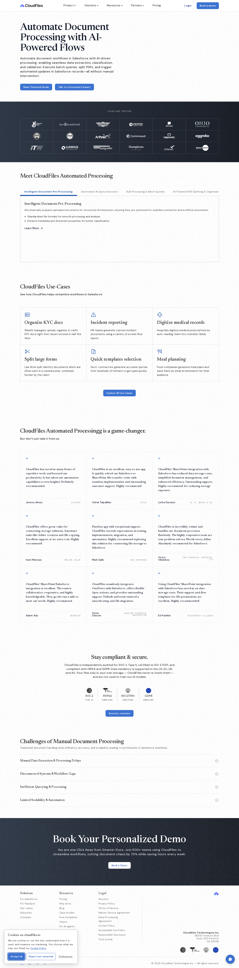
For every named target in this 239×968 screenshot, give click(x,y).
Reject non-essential (41, 956)
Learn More (33, 228)
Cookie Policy (107, 925)
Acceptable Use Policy (112, 930)
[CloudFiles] (216, 893)
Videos (63, 921)
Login (187, 5)
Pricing (157, 5)
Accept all (16, 956)
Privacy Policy (107, 903)
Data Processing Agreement (108, 919)
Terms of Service (108, 908)
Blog (61, 908)
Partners (136, 5)
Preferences (65, 956)
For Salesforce (28, 899)
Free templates (68, 917)
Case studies (67, 912)
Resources (113, 5)
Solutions (90, 5)
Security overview (119, 713)
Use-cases (26, 908)
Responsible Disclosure (112, 934)
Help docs (65, 903)
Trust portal (106, 939)
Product (69, 5)
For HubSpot (27, 903)
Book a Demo (120, 865)
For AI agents (67, 926)
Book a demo (208, 5)
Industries (26, 912)
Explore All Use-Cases (119, 393)
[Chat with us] (230, 959)
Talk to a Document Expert (74, 87)
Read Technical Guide (36, 87)
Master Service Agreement (114, 912)
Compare (25, 917)
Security (103, 899)
